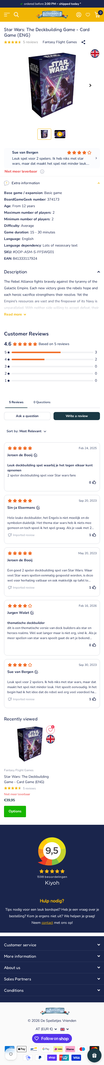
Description (15, 271)
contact (47, 922)
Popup (42, 171)
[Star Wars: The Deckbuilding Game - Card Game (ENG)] (30, 744)
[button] (90, 85)
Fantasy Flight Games (60, 42)
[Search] (16, 14)
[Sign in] (78, 15)
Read (13, 314)
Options (15, 811)
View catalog (7, 15)
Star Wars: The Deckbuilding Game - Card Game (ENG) (26, 779)
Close (52, 944)
